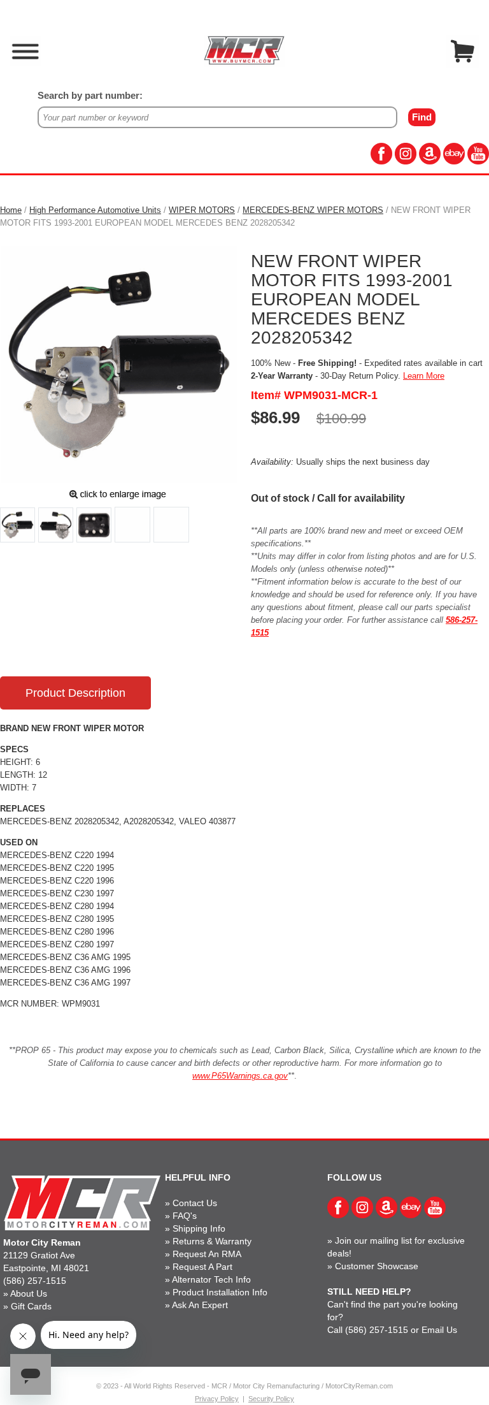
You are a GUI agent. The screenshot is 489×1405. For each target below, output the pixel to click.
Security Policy (271, 1398)
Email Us (439, 1330)
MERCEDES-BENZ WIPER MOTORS (313, 210)
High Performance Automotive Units (95, 210)
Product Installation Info (220, 1292)
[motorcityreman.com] (244, 50)
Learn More (423, 376)
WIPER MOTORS (202, 210)
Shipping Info (199, 1228)
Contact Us (195, 1203)
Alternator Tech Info (211, 1279)
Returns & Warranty (212, 1241)
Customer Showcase (376, 1266)
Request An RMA (207, 1254)
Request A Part (202, 1267)
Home (11, 210)
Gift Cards (31, 1306)
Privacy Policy (217, 1398)
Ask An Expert (200, 1305)
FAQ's (185, 1216)
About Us (28, 1293)
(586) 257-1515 (34, 1281)
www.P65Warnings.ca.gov (240, 1076)
